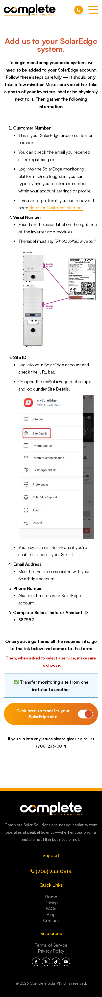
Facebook (36, 962)
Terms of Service (51, 945)
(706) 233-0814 (78, 10)
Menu (93, 10)
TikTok (56, 962)
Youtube (66, 962)
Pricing (51, 902)
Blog (51, 914)
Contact (51, 920)
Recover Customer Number (56, 207)
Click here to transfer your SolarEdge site (43, 713)
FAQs (51, 908)
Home (51, 896)
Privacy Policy (51, 951)
